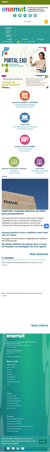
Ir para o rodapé (9, 35)
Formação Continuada (13, 398)
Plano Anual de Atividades (14, 405)
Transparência (10, 379)
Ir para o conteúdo (8, 27)
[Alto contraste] (30, 15)
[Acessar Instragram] (14, 15)
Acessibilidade (7, 41)
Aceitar (42, 441)
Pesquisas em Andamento (14, 428)
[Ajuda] (35, 15)
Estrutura (9, 369)
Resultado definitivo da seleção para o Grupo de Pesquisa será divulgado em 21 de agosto (24, 245)
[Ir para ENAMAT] (25, 9)
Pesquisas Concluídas (13, 431)
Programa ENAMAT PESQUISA (15, 419)
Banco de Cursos (11, 408)
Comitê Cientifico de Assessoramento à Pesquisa (20, 426)
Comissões (10, 374)
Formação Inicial (11, 396)
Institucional (11, 365)
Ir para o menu (9, 31)
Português (41, 39)
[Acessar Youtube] (20, 15)
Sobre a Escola (11, 367)
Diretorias (9, 372)
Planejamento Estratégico (14, 381)
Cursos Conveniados (12, 403)
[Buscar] (46, 22)
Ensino (9, 393)
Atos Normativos (11, 377)
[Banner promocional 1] (25, 81)
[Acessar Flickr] (25, 15)
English (10, 39)
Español (25, 39)
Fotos (8, 384)
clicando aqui (24, 443)
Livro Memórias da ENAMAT (14, 423)
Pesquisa (10, 416)
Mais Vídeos (39, 325)
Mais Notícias (39, 254)
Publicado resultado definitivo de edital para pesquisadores (23, 212)
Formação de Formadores (14, 401)
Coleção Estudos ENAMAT (14, 421)
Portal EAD (31, 41)
